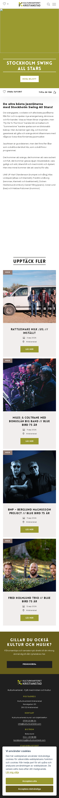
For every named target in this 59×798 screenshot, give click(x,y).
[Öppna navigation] (54, 4)
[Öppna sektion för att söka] (48, 4)
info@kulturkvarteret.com (29, 724)
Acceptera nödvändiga (29, 789)
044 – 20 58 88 (29, 737)
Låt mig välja (12, 772)
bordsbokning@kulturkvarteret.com (29, 740)
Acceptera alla (29, 781)
